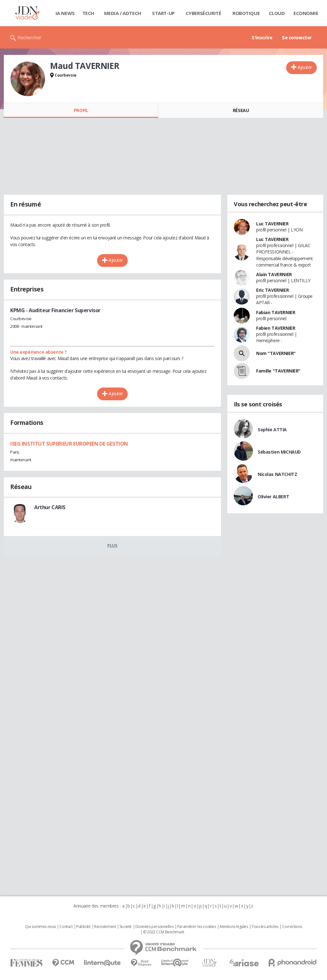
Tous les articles (265, 926)
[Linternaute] (102, 963)
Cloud (277, 13)
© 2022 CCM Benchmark (163, 932)
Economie (305, 13)
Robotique (246, 13)
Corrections (292, 926)
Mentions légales (234, 926)
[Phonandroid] (293, 963)
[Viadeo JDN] (209, 963)
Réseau (241, 110)
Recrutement (105, 926)
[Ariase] (244, 962)
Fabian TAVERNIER (275, 312)
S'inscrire (262, 37)
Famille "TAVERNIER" (278, 371)
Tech (88, 13)
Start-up (163, 13)
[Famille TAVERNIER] (242, 371)
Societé (125, 926)
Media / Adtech (122, 13)
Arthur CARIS (49, 507)
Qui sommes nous (40, 926)
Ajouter (305, 67)
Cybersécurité (203, 13)
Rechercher (30, 37)
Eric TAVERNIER (272, 290)
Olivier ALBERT (273, 497)
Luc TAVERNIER (272, 224)
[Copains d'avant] (175, 963)
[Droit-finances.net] (141, 963)
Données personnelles (154, 926)
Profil (81, 110)
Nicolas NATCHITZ (277, 474)
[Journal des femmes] (26, 963)
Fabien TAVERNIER (275, 328)
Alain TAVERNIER (274, 274)
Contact (65, 926)
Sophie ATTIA (272, 429)
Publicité (83, 926)
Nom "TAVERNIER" (276, 353)
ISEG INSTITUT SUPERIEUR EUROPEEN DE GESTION (69, 443)
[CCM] (63, 963)
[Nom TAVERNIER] (242, 353)
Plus (112, 545)
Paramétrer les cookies (196, 926)
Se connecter (297, 37)
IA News (65, 13)
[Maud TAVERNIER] (27, 78)
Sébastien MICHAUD (279, 452)
